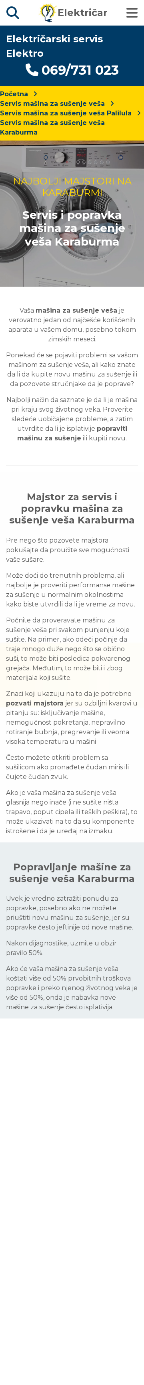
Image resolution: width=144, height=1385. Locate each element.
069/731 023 (80, 70)
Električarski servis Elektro (54, 46)
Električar (82, 12)
